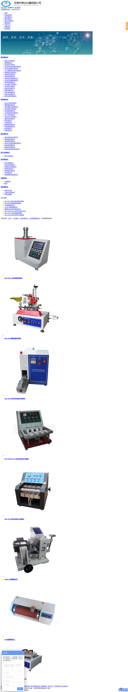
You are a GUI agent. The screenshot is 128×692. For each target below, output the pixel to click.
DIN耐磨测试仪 (9, 205)
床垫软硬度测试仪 (10, 96)
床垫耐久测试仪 (9, 65)
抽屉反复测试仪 (9, 74)
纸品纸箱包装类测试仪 (11, 149)
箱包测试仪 (8, 17)
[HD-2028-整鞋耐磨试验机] (32, 335)
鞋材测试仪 (8, 15)
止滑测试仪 (8, 122)
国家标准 (7, 23)
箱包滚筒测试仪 (9, 145)
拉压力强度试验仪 (10, 103)
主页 (9, 218)
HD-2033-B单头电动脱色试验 (14, 201)
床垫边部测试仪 (9, 76)
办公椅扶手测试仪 (10, 84)
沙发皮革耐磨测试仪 (11, 80)
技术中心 (7, 25)
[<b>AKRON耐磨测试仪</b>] (32, 576)
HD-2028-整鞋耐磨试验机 (12, 203)
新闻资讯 (7, 27)
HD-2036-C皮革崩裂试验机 (13, 213)
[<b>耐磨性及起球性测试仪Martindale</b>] (26, 675)
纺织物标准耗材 (9, 171)
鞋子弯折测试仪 (9, 115)
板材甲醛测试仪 (9, 82)
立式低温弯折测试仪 (11, 113)
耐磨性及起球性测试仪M (12, 209)
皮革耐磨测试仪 (9, 111)
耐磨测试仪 (8, 63)
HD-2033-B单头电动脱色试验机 (14, 398)
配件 (5, 183)
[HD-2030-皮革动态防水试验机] (32, 516)
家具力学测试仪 (9, 61)
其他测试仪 (4, 187)
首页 (5, 13)
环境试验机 (8, 194)
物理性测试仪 (8, 169)
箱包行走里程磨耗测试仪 (12, 143)
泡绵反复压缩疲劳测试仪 (12, 66)
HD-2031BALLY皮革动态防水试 (15, 211)
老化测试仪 (8, 120)
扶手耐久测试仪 (9, 86)
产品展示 (16, 218)
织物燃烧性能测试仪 (11, 174)
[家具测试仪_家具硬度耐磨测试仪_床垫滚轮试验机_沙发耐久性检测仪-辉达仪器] (22, 6)
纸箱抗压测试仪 (9, 147)
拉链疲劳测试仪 (9, 141)
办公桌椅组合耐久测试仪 (12, 70)
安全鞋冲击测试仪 (10, 116)
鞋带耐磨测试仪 (9, 126)
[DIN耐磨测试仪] (32, 636)
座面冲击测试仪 (9, 88)
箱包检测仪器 (35, 686)
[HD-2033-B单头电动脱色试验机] (32, 395)
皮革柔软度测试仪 (10, 109)
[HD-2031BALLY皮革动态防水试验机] (32, 455)
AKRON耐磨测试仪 (11, 207)
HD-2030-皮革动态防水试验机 (14, 215)
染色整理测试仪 (9, 165)
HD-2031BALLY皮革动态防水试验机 (16, 459)
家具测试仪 (8, 19)
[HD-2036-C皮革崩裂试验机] (32, 275)
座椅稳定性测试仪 (10, 72)
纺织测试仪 (4, 159)
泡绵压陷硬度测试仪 (11, 68)
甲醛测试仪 (8, 130)
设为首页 (4, 7)
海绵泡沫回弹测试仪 (11, 78)
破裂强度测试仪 (9, 118)
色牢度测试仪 (8, 163)
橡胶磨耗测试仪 (9, 105)
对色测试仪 (8, 172)
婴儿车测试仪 (8, 21)
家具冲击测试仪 (9, 94)
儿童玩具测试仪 (9, 192)
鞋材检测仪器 (25, 686)
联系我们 (18, 7)
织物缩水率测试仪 (10, 167)
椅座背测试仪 (8, 90)
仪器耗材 (4, 178)
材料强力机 (8, 190)
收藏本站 (11, 7)
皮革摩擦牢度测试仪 (11, 107)
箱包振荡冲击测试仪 (11, 137)
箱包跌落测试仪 (9, 139)
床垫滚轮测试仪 (9, 92)
